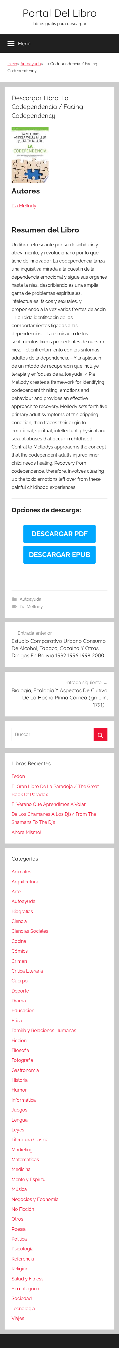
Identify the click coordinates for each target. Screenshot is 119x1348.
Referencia (23, 1259)
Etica (17, 1020)
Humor (19, 1090)
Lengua (20, 1120)
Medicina (21, 1169)
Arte (16, 891)
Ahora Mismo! (26, 832)
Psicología (23, 1249)
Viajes (18, 1318)
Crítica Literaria (27, 971)
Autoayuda (31, 64)
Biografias (22, 911)
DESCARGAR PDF (59, 534)
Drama (19, 1000)
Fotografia (22, 1060)
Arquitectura (25, 882)
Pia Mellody (31, 606)
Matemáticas (25, 1159)
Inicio (12, 64)
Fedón (18, 776)
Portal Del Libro (60, 12)
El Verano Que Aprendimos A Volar (49, 804)
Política (19, 1239)
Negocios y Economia (35, 1199)
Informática (24, 1100)
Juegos (19, 1110)
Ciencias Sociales (30, 931)
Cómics (20, 951)
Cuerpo (20, 981)
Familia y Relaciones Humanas (44, 1030)
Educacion (23, 1010)
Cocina (19, 941)
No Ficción (23, 1209)
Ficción (19, 1040)
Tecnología (23, 1308)
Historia (20, 1080)
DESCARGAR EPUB (59, 554)
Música (19, 1189)
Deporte (20, 991)
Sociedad (22, 1298)
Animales (21, 871)
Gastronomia (25, 1070)
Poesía (19, 1229)
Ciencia (19, 921)
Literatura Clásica (30, 1139)
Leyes (18, 1130)
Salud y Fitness (28, 1279)
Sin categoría (25, 1288)
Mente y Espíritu (29, 1179)
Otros (17, 1219)
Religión (20, 1268)
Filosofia (20, 1050)
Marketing (22, 1149)
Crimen (19, 961)
